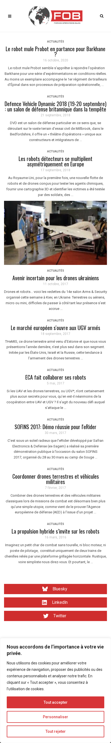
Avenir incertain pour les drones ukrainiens (55, 278)
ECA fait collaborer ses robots (55, 377)
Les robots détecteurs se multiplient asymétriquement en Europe (55, 161)
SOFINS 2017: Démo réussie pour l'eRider (55, 426)
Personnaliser (55, 717)
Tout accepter (56, 702)
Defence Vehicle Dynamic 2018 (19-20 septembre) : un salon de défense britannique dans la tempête (55, 106)
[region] (55, 690)
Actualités (55, 41)
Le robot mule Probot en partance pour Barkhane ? (55, 51)
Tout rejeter (56, 731)
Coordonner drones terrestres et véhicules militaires (55, 479)
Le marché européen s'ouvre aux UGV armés (55, 327)
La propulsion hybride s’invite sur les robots (55, 531)
